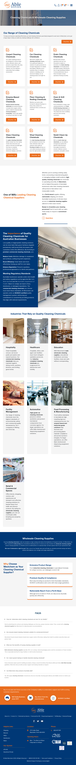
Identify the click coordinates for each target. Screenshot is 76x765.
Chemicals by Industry (23, 716)
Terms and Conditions (47, 758)
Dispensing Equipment (47, 716)
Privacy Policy (58, 758)
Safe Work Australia (66, 663)
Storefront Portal (8, 752)
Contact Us (14, 716)
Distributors (6, 738)
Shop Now (66, 41)
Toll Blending (58, 716)
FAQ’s (5, 735)
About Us (7, 716)
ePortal (5, 749)
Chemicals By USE (35, 716)
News (5, 740)
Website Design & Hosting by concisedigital (38, 761)
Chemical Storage (66, 716)
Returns (5, 733)
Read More (49, 218)
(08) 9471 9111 (57, 730)
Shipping (5, 730)
